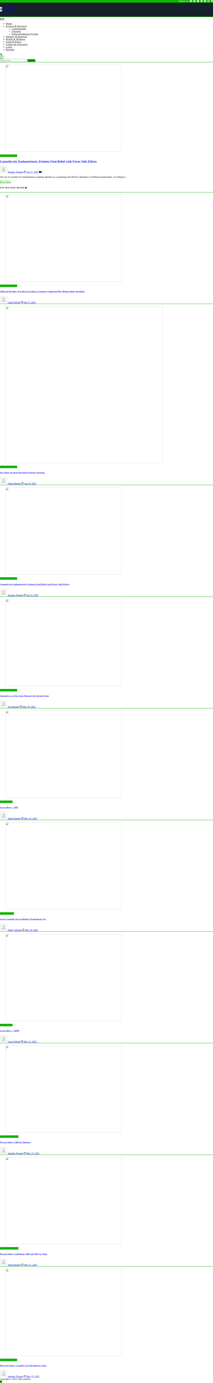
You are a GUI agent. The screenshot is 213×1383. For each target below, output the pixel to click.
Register (10, 49)
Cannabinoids (19, 29)
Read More (5, 182)
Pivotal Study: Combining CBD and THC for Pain (23, 1254)
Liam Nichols (14, 302)
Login (9, 47)
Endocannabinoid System (25, 34)
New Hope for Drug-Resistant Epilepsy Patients (22, 472)
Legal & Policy (14, 42)
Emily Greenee (15, 930)
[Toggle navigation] (2, 19)
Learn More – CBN (9, 807)
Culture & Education (17, 44)
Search (31, 60)
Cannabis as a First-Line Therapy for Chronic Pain (24, 696)
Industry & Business (16, 36)
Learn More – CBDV (10, 1031)
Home (9, 23)
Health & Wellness (15, 39)
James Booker (14, 483)
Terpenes (16, 31)
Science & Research (16, 26)
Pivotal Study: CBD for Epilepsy (15, 1142)
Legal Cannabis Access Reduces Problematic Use (23, 919)
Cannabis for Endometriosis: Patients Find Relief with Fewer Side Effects (48, 161)
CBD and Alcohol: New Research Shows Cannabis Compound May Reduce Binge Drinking (42, 291)
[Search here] (1, 54)
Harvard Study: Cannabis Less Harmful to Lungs (23, 1365)
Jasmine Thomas (15, 172)
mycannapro (13, 706)
